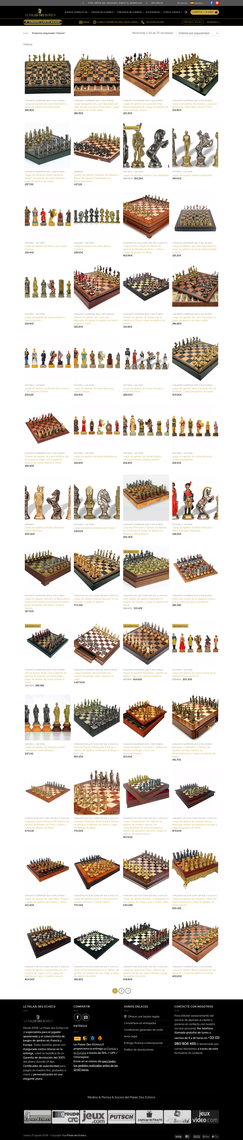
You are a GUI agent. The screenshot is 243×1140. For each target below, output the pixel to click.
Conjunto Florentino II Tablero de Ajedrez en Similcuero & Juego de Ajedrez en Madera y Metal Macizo (145, 530)
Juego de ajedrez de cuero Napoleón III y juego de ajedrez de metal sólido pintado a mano (194, 249)
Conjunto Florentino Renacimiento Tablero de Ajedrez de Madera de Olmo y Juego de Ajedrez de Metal (96, 824)
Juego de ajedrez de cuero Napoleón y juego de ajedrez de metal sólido (46, 105)
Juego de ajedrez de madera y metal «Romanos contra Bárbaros (45, 749)
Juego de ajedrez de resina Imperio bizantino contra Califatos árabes (142, 458)
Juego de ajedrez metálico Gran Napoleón (146, 175)
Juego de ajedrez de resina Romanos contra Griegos (94, 390)
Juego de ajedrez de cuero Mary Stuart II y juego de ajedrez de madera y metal (47, 900)
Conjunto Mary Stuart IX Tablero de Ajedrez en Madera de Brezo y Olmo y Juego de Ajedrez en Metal (143, 249)
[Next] (128, 991)
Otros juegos (171, 12)
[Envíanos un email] (85, 1017)
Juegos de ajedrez (102, 12)
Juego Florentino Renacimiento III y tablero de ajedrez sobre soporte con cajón (94, 675)
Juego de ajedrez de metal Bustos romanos (92, 248)
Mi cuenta (182, 3)
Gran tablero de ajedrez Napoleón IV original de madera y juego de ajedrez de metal (145, 601)
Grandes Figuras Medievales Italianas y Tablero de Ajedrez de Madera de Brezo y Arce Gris (96, 750)
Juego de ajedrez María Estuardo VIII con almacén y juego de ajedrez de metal (194, 390)
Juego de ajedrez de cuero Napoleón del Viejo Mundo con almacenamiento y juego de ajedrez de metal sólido (96, 106)
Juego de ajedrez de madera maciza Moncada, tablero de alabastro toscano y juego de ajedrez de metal (194, 824)
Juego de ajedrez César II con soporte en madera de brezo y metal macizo (96, 900)
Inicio (25, 33)
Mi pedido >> (213, 22)
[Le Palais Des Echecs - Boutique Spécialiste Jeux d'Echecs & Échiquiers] (41, 12)
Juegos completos (75, 12)
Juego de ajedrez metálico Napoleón (192, 175)
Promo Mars (193, 21)
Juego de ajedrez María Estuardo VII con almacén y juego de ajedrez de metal (194, 971)
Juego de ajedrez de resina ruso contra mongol (46, 248)
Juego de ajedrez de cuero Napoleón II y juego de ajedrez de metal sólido (194, 319)
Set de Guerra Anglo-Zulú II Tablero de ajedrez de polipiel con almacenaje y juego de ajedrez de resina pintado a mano (45, 677)
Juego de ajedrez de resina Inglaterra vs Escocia (95, 458)
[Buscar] (186, 12)
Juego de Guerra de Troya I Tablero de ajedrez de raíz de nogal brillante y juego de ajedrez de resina (145, 972)
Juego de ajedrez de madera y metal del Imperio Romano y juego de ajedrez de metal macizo (194, 901)
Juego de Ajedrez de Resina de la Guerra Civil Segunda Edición (47, 390)
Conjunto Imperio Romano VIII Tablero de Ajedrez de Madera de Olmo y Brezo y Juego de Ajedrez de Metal (47, 824)
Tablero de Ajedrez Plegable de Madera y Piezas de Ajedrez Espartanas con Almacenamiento (96, 177)
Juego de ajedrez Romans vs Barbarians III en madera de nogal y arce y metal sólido (146, 900)
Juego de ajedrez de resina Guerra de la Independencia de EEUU (194, 674)
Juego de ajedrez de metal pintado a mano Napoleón (143, 390)
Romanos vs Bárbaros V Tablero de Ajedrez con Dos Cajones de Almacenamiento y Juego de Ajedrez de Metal (194, 752)
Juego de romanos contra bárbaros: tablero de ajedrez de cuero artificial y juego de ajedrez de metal (45, 177)
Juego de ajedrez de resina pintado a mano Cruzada (45, 319)
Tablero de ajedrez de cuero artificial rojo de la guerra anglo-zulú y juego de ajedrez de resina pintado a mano (47, 459)
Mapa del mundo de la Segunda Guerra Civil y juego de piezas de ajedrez (193, 600)
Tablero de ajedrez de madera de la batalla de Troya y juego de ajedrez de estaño (144, 320)
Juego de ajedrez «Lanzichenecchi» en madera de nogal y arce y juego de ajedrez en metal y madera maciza (46, 972)
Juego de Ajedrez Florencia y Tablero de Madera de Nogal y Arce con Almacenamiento (145, 750)
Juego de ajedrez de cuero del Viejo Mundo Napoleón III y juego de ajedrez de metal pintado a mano (145, 106)
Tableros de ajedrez (129, 12)
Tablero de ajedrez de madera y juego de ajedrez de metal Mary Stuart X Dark (194, 105)
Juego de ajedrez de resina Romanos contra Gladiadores (192, 458)
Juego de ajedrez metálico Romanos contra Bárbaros (44, 529)
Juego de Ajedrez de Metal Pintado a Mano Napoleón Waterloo (192, 529)
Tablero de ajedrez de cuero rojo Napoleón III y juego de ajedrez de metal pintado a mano (96, 320)
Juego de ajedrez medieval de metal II (94, 527)
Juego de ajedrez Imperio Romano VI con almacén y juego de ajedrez (96, 600)
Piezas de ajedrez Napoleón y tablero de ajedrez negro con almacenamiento (145, 674)
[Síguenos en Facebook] (211, 2)
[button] (204, 12)
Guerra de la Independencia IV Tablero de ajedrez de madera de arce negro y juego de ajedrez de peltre (96, 972)
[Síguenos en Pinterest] (217, 2)
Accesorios (153, 12)
